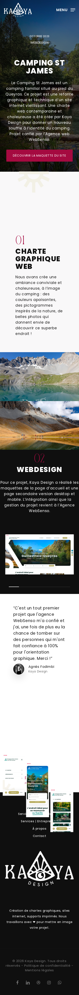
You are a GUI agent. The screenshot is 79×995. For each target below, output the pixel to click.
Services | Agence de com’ (39, 814)
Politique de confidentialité (47, 965)
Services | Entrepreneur (39, 821)
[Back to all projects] (13, 765)
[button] (65, 9)
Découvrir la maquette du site (39, 155)
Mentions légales (39, 970)
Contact (39, 836)
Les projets (39, 806)
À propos (39, 828)
